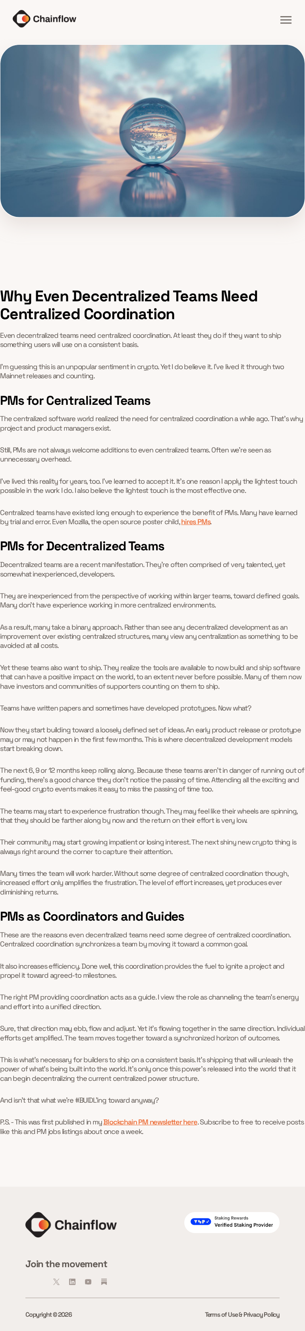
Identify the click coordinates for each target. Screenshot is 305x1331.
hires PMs (195, 521)
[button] (286, 19)
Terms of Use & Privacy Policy (242, 1314)
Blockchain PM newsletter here (150, 1121)
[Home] (44, 19)
